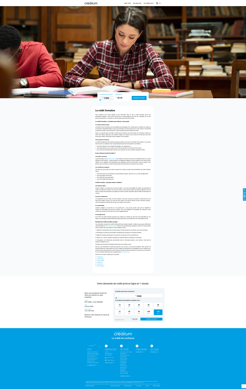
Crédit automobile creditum (126, 352)
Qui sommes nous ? (91, 365)
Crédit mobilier (101, 260)
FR (159, 3)
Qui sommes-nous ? (149, 3)
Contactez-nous (109, 362)
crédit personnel (112, 158)
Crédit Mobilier (123, 362)
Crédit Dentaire (123, 356)
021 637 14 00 (110, 357)
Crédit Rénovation (124, 372)
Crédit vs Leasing (124, 373)
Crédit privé (127, 3)
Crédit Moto (122, 364)
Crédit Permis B (123, 365)
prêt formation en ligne (110, 226)
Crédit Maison (123, 361)
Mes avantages (137, 3)
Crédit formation (123, 358)
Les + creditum (139, 385)
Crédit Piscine (123, 368)
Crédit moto (100, 264)
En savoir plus (139, 352)
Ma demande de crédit (115, 385)
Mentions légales (156, 385)
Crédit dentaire (100, 266)
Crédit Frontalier (123, 359)
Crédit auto (99, 262)
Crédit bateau (100, 258)
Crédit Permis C (123, 367)
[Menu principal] (157, 3)
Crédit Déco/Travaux (124, 355)
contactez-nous (125, 252)
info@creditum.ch (111, 360)
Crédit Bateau (123, 353)
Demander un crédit (139, 98)
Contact (147, 385)
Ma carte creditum (128, 385)
